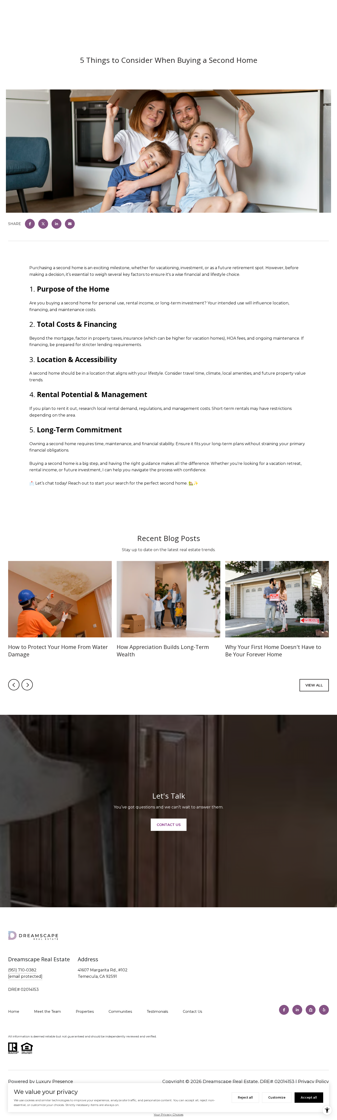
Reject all (245, 1097)
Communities (120, 1011)
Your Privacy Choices (168, 1114)
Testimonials (157, 1011)
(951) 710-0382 (22, 970)
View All (314, 685)
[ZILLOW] (311, 1010)
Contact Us (192, 1011)
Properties (85, 1011)
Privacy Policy (313, 1081)
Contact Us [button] (169, 824)
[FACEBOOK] (284, 1010)
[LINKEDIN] (297, 1010)
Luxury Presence (54, 1081)
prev (13, 684)
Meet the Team (47, 1011)
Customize (276, 1097)
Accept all (309, 1097)
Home (13, 1011)
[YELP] (324, 1010)
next (27, 684)
